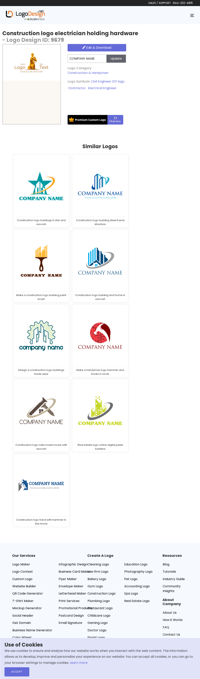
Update (116, 58)
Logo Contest (22, 571)
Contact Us (171, 634)
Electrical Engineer (102, 88)
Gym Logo (95, 586)
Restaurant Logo (100, 608)
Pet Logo (131, 579)
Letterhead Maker (72, 593)
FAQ (166, 627)
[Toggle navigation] (192, 15)
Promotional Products (75, 608)
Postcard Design (71, 615)
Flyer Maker (68, 579)
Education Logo (135, 564)
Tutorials (169, 571)
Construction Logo (102, 593)
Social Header (22, 615)
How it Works (173, 620)
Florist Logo (96, 637)
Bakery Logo (97, 579)
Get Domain (21, 623)
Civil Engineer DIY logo (107, 81)
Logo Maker (21, 564)
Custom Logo (22, 579)
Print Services (69, 601)
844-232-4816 (183, 3)
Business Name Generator (32, 630)
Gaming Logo (98, 623)
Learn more (79, 662)
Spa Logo (131, 593)
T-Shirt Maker (23, 601)
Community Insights (172, 588)
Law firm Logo (98, 571)
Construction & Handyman (88, 73)
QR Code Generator (27, 593)
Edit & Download (98, 47)
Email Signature (70, 623)
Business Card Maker (74, 571)
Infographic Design (73, 564)
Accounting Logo (137, 586)
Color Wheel (21, 637)
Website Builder (24, 586)
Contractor (77, 88)
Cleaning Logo (98, 564)
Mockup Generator (27, 608)
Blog (166, 564)
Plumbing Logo (99, 601)
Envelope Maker (71, 586)
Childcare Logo (99, 615)
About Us (170, 612)
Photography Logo (138, 571)
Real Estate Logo (137, 601)
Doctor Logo (97, 630)
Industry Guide (174, 579)
